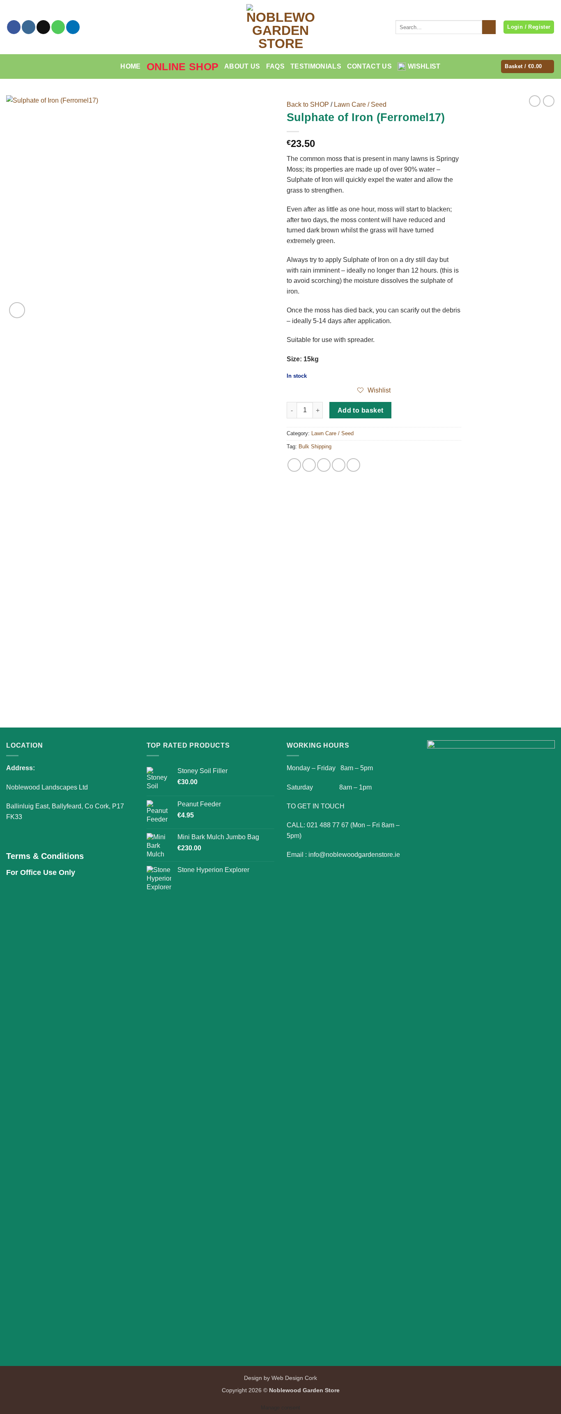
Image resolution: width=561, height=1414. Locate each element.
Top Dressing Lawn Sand (350, 673)
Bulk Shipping (315, 446)
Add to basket (361, 410)
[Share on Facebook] (294, 465)
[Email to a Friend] (324, 465)
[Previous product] (548, 101)
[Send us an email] (43, 27)
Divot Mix (72, 673)
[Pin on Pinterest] (338, 465)
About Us (242, 66)
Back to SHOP (308, 104)
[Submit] (489, 27)
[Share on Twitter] (309, 465)
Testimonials (315, 66)
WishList (424, 66)
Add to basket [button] (72, 697)
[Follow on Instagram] (28, 27)
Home (130, 66)
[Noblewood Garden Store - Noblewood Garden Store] (280, 27)
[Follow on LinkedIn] (73, 27)
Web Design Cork (294, 1378)
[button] (527, 66)
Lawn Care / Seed (360, 104)
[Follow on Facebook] (14, 27)
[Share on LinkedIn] (353, 465)
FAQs (275, 66)
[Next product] (534, 101)
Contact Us (369, 66)
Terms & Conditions (45, 856)
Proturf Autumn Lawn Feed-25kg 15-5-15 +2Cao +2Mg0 (211, 677)
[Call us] (58, 27)
